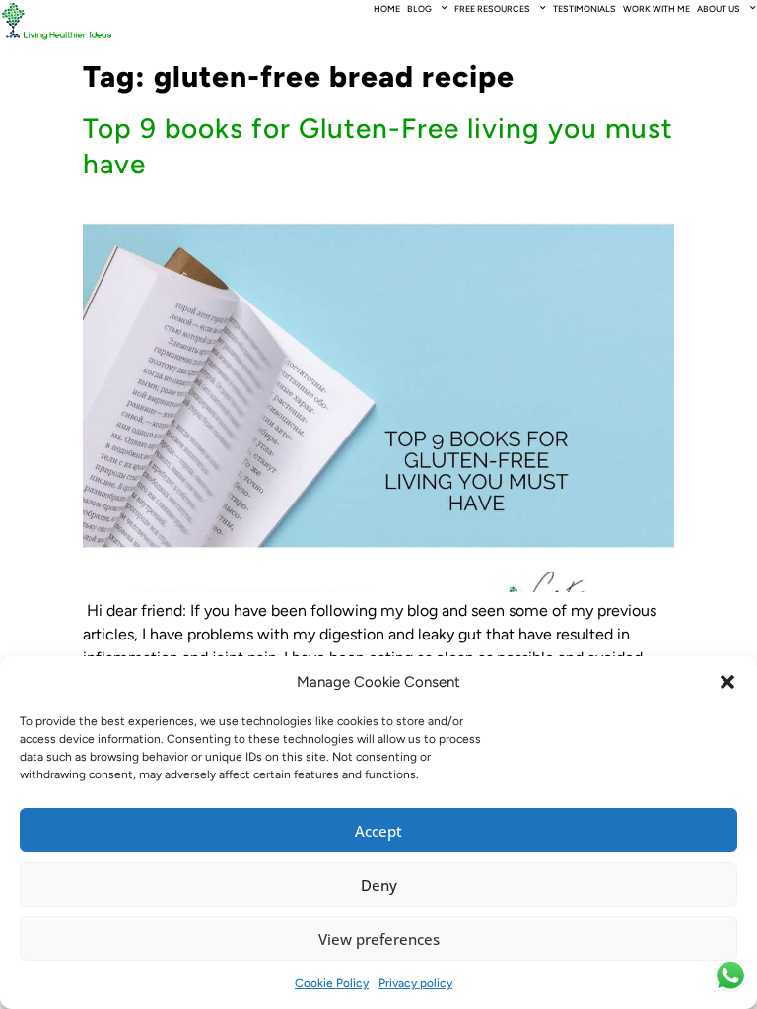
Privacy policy (415, 983)
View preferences (379, 939)
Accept (378, 831)
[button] (727, 682)
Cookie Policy (332, 983)
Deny (379, 885)
